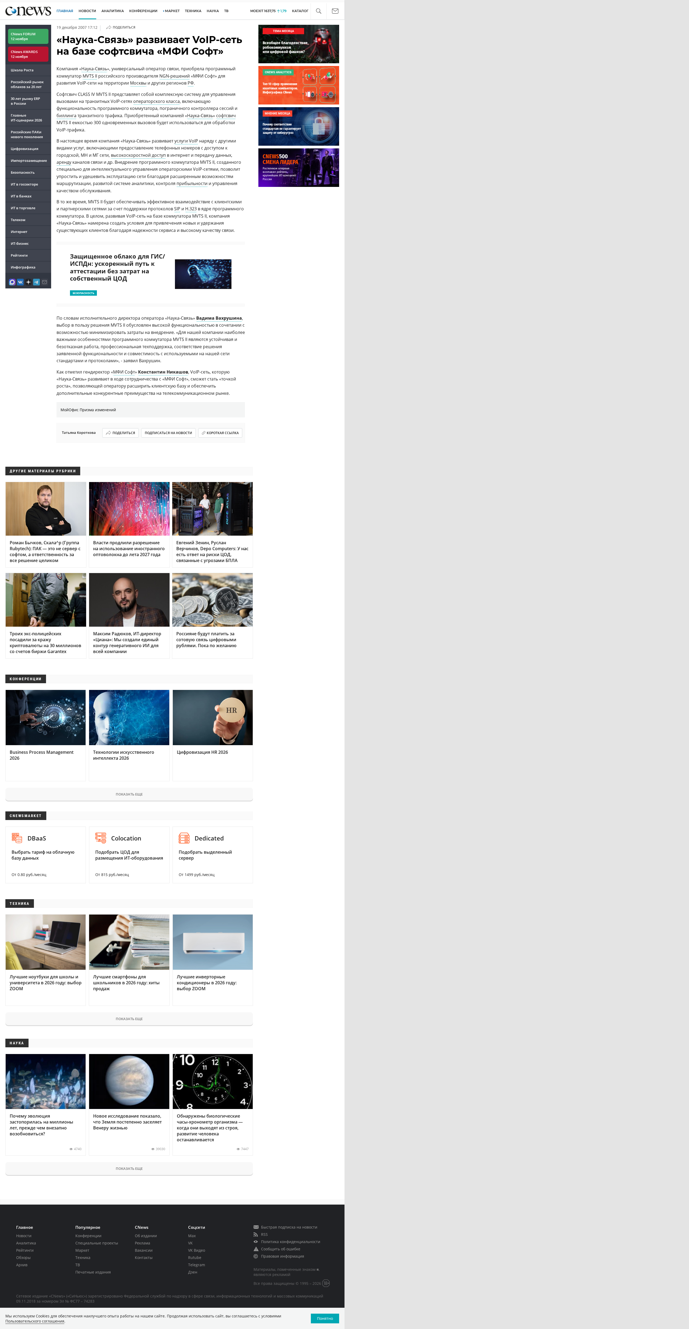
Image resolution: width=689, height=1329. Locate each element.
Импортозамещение (29, 160)
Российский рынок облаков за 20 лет (27, 84)
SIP (177, 209)
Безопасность (23, 172)
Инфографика (23, 267)
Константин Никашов (163, 372)
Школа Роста (22, 70)
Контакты (144, 1257)
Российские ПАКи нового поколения (27, 134)
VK (190, 1243)
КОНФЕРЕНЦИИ (143, 11)
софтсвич (226, 115)
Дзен (192, 1272)
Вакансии (144, 1250)
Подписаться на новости (168, 433)
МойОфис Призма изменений (88, 409)
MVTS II (90, 76)
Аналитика (112, 11)
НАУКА (213, 11)
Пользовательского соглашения (34, 1321)
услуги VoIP (186, 141)
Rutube (194, 1257)
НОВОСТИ (87, 11)
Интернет (19, 231)
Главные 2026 (26, 118)
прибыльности (192, 183)
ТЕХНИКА (193, 11)
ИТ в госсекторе (24, 184)
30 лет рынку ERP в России (25, 101)
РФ (191, 83)
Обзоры (23, 1257)
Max (192, 1235)
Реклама (142, 1243)
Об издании (146, 1235)
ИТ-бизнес (20, 243)
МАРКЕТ (172, 11)
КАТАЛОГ (300, 11)
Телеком (18, 219)
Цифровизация (24, 148)
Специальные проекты (96, 1243)
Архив (21, 1264)
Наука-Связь (94, 69)
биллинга (66, 115)
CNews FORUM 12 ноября (23, 36)
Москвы (138, 83)
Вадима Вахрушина (219, 318)
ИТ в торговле (23, 207)
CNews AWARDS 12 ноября (24, 54)
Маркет (82, 1250)
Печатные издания (93, 1272)
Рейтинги (19, 255)
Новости (23, 1235)
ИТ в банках (21, 196)
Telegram (196, 1264)
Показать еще (129, 794)
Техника (82, 1257)
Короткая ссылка (223, 433)
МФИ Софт (124, 372)
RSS (264, 1234)
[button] (318, 11)
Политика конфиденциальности (290, 1241)
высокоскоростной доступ (138, 155)
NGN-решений (174, 76)
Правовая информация (282, 1256)
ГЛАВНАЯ (65, 11)
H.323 (191, 209)
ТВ (226, 11)
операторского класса (156, 101)
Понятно (325, 1318)
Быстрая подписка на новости (289, 1227)
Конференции (88, 1235)
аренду (64, 162)
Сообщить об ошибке (280, 1248)
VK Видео (196, 1250)
